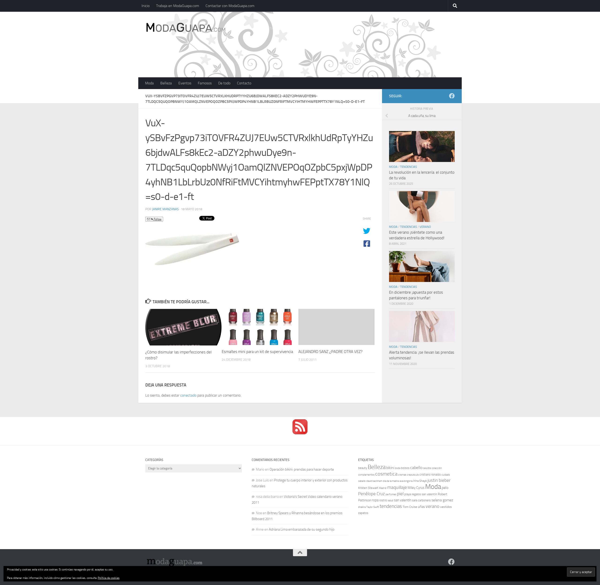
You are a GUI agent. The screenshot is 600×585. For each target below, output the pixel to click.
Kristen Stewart (368, 488)
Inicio (146, 6)
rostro (383, 500)
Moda (149, 83)
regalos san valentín (424, 494)
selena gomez (442, 500)
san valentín (402, 500)
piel (400, 493)
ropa (375, 500)
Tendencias (408, 167)
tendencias (391, 506)
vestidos (446, 507)
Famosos (205, 83)
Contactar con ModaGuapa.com (230, 6)
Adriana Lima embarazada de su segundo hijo (301, 529)
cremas (402, 474)
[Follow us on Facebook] (452, 96)
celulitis (427, 468)
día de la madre (391, 481)
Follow (157, 219)
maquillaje (397, 487)
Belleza (166, 83)
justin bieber (439, 480)
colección (437, 468)
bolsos (405, 468)
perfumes (391, 494)
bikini (390, 467)
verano (432, 506)
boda (397, 468)
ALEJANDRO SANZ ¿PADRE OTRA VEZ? (330, 351)
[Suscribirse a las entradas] (300, 433)
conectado (188, 395)
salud (390, 500)
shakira (362, 507)
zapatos (363, 513)
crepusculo (413, 474)
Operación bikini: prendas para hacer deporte (302, 469)
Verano (425, 227)
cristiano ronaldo (430, 474)
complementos (366, 474)
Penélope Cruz (371, 493)
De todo (224, 83)
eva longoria (406, 481)
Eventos (184, 83)
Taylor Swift (372, 507)
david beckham (374, 481)
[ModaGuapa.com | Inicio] (185, 28)
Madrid (382, 488)
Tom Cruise (410, 507)
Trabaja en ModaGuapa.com (177, 6)
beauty (362, 468)
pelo (445, 487)
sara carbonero (421, 500)
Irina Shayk (420, 481)
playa (407, 494)
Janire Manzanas (165, 209)
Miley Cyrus (416, 488)
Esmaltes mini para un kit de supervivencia (257, 351)
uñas (421, 507)
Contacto (244, 83)
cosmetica (386, 474)
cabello (416, 467)
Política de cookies (109, 578)
